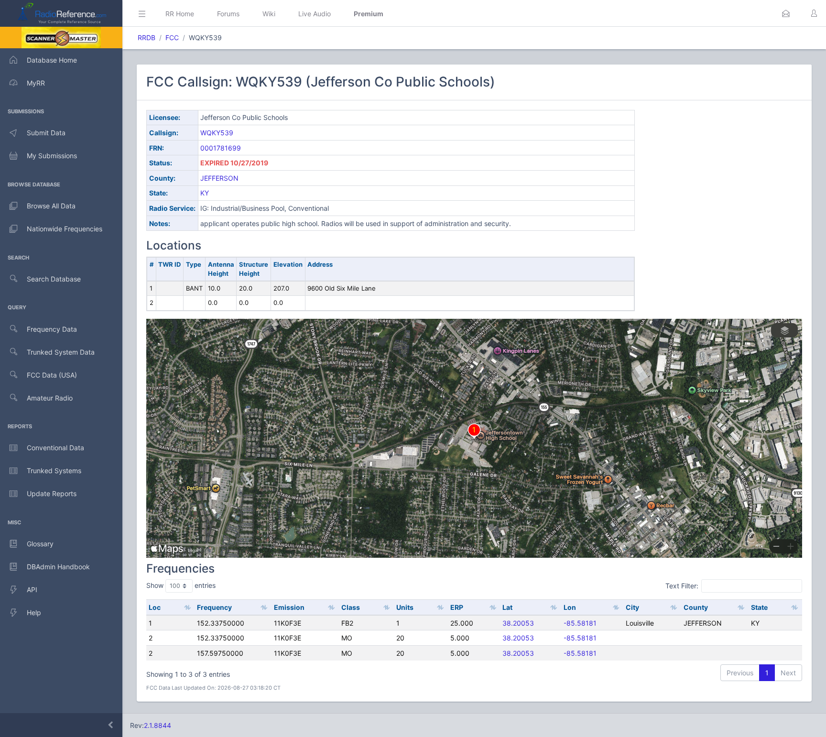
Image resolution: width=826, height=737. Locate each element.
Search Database (54, 279)
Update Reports (51, 493)
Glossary (40, 544)
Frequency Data (52, 329)
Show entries (181, 585)
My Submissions (52, 156)
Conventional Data (55, 448)
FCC (172, 37)
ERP (456, 607)
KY (204, 193)
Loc (155, 607)
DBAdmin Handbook (58, 567)
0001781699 (220, 148)
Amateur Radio (50, 398)
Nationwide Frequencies (64, 229)
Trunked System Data (61, 352)
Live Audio (314, 14)
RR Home (179, 14)
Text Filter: (681, 586)
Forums (228, 14)
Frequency (214, 607)
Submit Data (46, 133)
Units (404, 607)
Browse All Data (51, 206)
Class (350, 607)
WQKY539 (216, 133)
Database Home (52, 60)
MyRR (36, 83)
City (632, 607)
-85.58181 (580, 623)
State (759, 607)
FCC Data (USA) (52, 375)
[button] (785, 13)
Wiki (268, 14)
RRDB (146, 37)
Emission (289, 607)
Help (34, 612)
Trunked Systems (54, 470)
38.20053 (518, 623)
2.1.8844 (157, 725)
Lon (570, 607)
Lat (507, 607)
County (696, 607)
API (32, 589)
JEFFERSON (219, 178)
